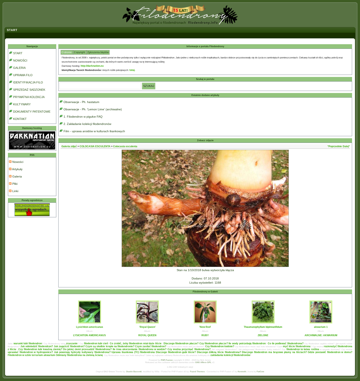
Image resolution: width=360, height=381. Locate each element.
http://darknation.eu (92, 65)
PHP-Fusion (167, 360)
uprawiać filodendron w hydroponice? (30, 352)
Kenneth (242, 371)
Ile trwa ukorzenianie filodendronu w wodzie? (140, 349)
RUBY (205, 335)
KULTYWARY (22, 104)
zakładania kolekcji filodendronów (230, 355)
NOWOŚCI (20, 60)
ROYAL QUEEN (147, 335)
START (17, 53)
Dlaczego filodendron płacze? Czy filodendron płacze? (196, 343)
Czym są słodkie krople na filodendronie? (109, 346)
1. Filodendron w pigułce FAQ (83, 116)
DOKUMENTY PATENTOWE (31, 111)
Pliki (14, 183)
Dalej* (346, 146)
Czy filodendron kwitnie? (219, 346)
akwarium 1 (321, 327)
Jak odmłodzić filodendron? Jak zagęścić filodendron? (52, 346)
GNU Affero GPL (203, 362)
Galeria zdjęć (69, 146)
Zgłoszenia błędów (98, 52)
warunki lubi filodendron (28, 343)
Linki (14, 191)
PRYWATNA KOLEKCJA (29, 97)
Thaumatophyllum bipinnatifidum (263, 327)
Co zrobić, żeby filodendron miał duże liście (135, 343)
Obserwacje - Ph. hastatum (81, 102)
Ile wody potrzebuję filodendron (247, 343)
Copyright (80, 52)
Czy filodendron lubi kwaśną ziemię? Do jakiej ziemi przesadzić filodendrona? (65, 349)
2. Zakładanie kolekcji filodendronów (87, 124)
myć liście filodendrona (296, 346)
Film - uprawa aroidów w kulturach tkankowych (94, 131)
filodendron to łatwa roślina (302, 349)
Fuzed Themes (197, 371)
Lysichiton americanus (89, 327)
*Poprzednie (335, 146)
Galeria (16, 176)
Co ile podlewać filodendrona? (286, 343)
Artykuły (16, 169)
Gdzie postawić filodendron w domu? (330, 352)
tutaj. (132, 70)
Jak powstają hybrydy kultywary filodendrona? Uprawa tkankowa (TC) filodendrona (104, 352)
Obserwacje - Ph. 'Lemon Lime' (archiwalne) (93, 109)
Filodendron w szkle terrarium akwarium (31, 355)
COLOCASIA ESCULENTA (95, 146)
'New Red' (205, 327)
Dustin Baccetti (134, 371)
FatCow (260, 371)
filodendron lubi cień (96, 343)
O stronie (66, 52)
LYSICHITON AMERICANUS (89, 335)
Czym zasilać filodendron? (150, 346)
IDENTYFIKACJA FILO (28, 82)
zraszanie (72, 343)
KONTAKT (20, 119)
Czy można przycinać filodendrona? (189, 349)
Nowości (17, 161)
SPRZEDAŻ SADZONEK (29, 89)
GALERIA (19, 67)
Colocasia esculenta (125, 146)
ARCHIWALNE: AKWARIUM (321, 335)
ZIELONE (263, 335)
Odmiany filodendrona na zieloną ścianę (79, 355)
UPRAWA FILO (22, 75)
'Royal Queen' (147, 327)
